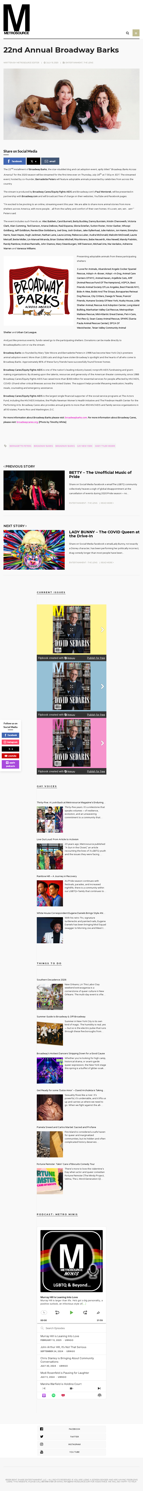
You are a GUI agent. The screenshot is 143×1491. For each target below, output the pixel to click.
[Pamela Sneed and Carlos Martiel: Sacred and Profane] (50, 1144)
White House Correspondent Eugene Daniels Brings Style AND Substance (71, 913)
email (52, 161)
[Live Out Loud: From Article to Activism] (50, 856)
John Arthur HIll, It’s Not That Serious (63, 1347)
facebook (17, 161)
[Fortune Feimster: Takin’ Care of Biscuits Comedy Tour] (50, 1181)
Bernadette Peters (20, 446)
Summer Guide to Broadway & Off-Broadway (61, 1016)
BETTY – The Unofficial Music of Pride (100, 474)
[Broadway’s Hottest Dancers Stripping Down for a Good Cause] (50, 1071)
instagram (12, 742)
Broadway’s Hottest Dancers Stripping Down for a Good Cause (71, 1053)
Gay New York (84, 446)
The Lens (88, 62)
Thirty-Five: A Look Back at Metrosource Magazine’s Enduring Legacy (70, 803)
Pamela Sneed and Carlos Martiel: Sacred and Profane (66, 1127)
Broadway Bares (43, 446)
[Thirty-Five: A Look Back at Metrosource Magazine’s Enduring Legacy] (50, 820)
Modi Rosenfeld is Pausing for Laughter (64, 1372)
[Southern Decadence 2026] (50, 997)
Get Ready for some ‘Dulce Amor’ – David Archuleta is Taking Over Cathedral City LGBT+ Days (70, 1091)
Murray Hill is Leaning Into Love (59, 1336)
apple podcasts (10, 764)
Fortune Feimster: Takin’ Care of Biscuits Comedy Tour (66, 1164)
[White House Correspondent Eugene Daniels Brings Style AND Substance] (50, 930)
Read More (107, 503)
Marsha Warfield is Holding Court (60, 1384)
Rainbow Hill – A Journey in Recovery (57, 876)
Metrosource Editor (28, 62)
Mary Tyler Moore (105, 446)
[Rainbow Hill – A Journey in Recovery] (50, 893)
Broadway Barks (65, 446)
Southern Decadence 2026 (51, 979)
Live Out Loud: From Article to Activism (57, 839)
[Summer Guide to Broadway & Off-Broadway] (50, 1034)
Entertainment (74, 62)
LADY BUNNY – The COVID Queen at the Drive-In (104, 534)
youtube (12, 755)
